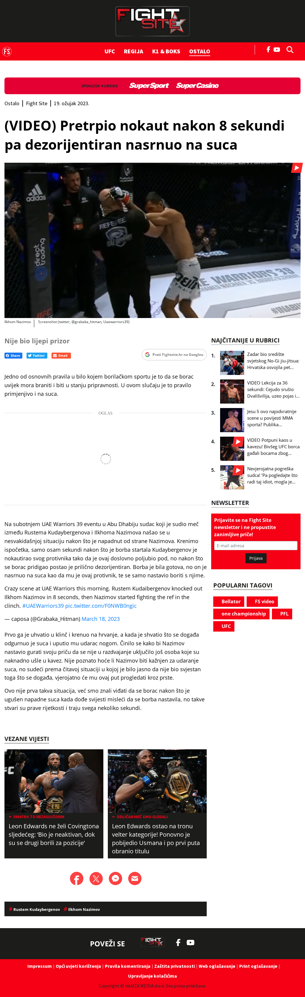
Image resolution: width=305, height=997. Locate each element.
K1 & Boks (166, 51)
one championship (243, 613)
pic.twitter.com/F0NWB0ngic (101, 605)
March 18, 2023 (101, 618)
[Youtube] (278, 49)
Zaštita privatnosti (174, 966)
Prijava (256, 558)
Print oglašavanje (258, 966)
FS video (264, 601)
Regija (133, 51)
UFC (110, 51)
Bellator (230, 601)
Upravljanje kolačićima (152, 976)
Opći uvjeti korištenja (78, 966)
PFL (284, 613)
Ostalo (199, 51)
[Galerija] (152, 240)
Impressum (39, 966)
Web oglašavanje (217, 966)
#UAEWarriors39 (43, 605)
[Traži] (288, 49)
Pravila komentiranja (127, 966)
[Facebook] (268, 49)
